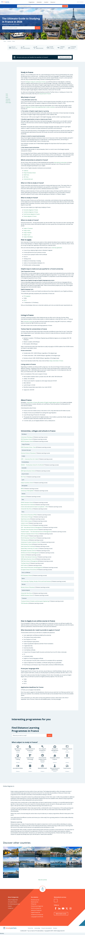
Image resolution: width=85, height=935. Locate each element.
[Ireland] (42, 847)
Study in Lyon (27, 234)
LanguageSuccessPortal (37, 916)
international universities (60, 162)
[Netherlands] (11, 847)
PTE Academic (27, 296)
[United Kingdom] (42, 858)
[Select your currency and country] (55, 900)
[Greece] (74, 847)
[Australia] (11, 868)
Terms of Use (30, 928)
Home (5, 41)
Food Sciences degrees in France (32, 214)
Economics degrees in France (31, 210)
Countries (46, 2)
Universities (39, 2)
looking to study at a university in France (35, 82)
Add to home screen (61, 913)
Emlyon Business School (30, 172)
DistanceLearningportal (37, 906)
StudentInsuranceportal (37, 914)
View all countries (42, 879)
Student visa (8, 100)
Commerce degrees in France (31, 212)
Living (7, 95)
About (7, 97)
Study (7, 94)
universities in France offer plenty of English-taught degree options (43, 402)
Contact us (10, 908)
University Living (28, 321)
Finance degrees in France (30, 216)
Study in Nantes (27, 232)
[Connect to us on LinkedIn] (59, 908)
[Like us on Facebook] (55, 908)
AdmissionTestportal (36, 910)
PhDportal (33, 904)
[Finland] (27, 847)
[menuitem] (32, 2)
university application (56, 247)
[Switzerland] (27, 858)
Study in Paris (27, 230)
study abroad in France (44, 93)
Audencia (26, 170)
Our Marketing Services (14, 904)
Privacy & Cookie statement (46, 928)
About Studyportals (13, 900)
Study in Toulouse (28, 228)
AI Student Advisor (12, 902)
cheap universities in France (56, 361)
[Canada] (58, 858)
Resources (53, 2)
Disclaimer (55, 928)
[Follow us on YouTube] (63, 908)
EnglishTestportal (35, 912)
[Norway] (58, 847)
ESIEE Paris (26, 175)
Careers (10, 906)
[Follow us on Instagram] (70, 908)
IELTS (25, 300)
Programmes (31, 2)
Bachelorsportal (35, 900)
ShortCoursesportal (36, 908)
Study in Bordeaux (28, 237)
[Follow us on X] (66, 908)
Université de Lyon (28, 179)
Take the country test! (64, 57)
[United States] (74, 858)
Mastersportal (34, 902)
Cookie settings (37, 928)
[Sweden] (11, 858)
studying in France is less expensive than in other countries (40, 107)
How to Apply (8, 102)
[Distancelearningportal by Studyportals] (5, 2)
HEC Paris (26, 177)
